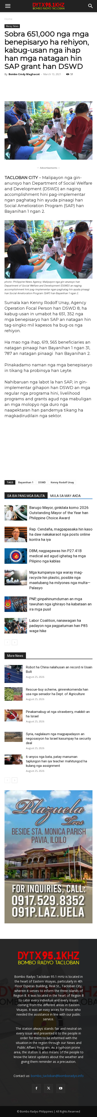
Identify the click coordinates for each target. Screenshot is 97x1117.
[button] (90, 6)
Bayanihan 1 (25, 482)
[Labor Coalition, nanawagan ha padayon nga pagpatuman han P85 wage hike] (16, 625)
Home (8, 19)
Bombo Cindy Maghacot (24, 74)
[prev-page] (7, 642)
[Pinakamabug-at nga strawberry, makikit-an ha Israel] (14, 715)
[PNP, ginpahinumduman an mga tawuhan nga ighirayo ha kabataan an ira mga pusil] (16, 604)
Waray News (12, 26)
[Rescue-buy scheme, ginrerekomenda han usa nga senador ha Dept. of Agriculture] (14, 694)
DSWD (42, 482)
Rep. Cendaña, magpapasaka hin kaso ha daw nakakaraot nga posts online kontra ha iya (60, 534)
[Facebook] (36, 1088)
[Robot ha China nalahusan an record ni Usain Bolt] (14, 674)
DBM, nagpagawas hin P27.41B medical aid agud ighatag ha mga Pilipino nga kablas (57, 555)
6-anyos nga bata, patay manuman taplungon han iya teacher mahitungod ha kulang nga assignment (56, 761)
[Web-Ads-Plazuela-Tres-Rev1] (48, 922)
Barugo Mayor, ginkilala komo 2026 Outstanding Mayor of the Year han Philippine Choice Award (59, 512)
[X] (48, 1088)
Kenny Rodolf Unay (62, 482)
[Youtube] (60, 1088)
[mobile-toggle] (7, 6)
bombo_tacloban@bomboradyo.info (57, 1076)
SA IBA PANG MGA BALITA (26, 496)
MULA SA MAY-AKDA (65, 496)
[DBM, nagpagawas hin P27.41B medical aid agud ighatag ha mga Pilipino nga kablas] (16, 556)
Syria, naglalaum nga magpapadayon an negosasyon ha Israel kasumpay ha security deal (58, 738)
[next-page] (14, 642)
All (70, 656)
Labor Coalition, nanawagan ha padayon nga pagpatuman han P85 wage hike (58, 625)
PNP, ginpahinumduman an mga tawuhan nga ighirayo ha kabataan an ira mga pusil (60, 604)
